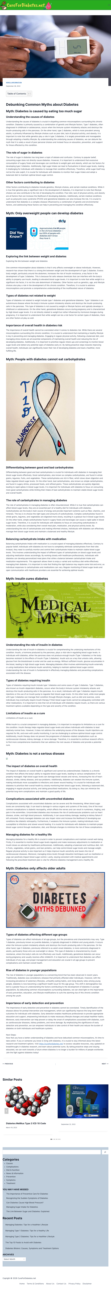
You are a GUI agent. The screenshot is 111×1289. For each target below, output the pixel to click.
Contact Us (61, 1284)
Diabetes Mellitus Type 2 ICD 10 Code (26, 1123)
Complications (12, 1167)
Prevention (11, 1177)
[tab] (51, 1139)
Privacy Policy (74, 1284)
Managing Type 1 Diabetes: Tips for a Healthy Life (27, 1231)
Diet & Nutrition (13, 1170)
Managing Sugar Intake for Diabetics (22, 1207)
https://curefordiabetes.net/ (51, 1044)
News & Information (14, 82)
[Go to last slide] (6, 1111)
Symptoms (11, 1180)
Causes (9, 1163)
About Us (50, 1284)
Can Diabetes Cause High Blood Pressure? (24, 1203)
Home (22, 1284)
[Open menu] (109, 5)
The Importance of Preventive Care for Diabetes (27, 1194)
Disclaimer (87, 1284)
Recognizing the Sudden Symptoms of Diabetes (27, 1198)
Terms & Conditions (35, 1284)
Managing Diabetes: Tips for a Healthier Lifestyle (26, 1225)
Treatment (10, 1183)
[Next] (104, 1111)
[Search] (105, 1152)
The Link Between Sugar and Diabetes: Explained (27, 1211)
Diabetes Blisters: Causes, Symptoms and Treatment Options (32, 1248)
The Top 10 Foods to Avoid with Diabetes (23, 1242)
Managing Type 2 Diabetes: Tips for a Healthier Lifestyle (29, 1236)
